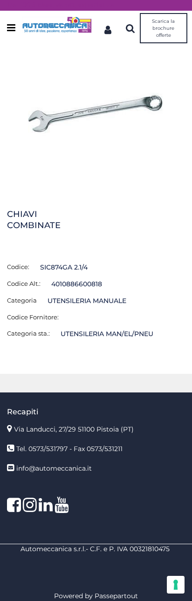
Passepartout (116, 596)
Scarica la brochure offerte (163, 28)
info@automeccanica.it (54, 468)
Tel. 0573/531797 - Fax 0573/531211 (69, 449)
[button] (96, 113)
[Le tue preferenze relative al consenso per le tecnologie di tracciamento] (176, 585)
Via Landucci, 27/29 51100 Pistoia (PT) (74, 429)
